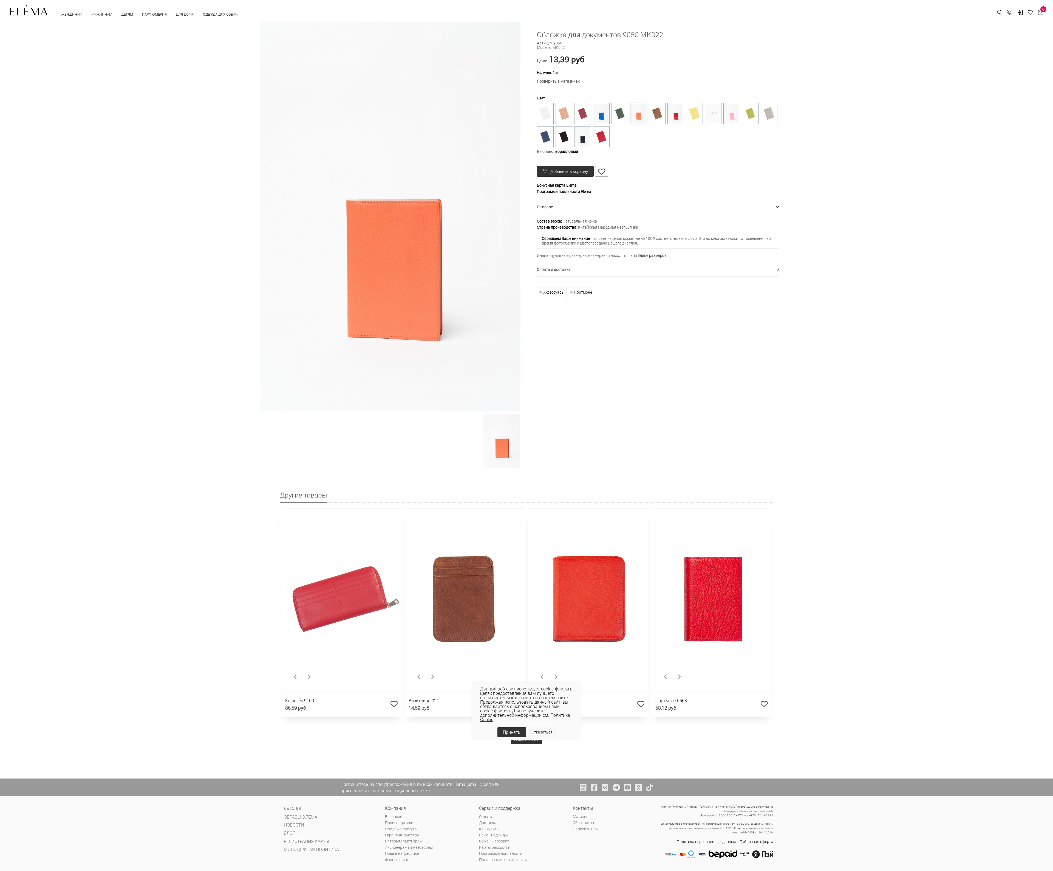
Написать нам (585, 828)
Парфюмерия (155, 14)
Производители (399, 822)
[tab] (658, 207)
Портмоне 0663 (671, 700)
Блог (289, 833)
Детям (127, 14)
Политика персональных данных (706, 841)
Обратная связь (587, 822)
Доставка (487, 822)
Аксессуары (553, 292)
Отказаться (542, 732)
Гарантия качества (402, 835)
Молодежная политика (311, 849)
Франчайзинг (397, 859)
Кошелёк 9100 (299, 700)
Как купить (489, 828)
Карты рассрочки (494, 847)
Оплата (485, 816)
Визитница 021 (424, 700)
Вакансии (393, 816)
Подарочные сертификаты (503, 859)
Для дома (185, 14)
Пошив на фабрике (402, 853)
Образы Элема (300, 817)
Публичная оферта (756, 841)
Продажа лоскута (401, 828)
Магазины (582, 816)
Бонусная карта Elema (557, 185)
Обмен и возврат (494, 841)
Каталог (293, 808)
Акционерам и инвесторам (409, 847)
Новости (294, 825)
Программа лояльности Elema (564, 191)
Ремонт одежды (493, 835)
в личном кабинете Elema (439, 784)
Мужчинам (102, 14)
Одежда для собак (220, 14)
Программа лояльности (500, 853)
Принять (511, 732)
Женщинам (72, 14)
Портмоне (582, 292)
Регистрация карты (306, 841)
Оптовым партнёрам (403, 841)
